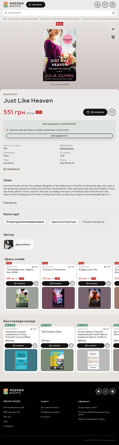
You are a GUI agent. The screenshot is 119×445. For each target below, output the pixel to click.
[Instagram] (106, 391)
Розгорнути (10, 202)
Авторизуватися (59, 136)
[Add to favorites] (112, 112)
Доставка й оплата (50, 407)
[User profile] (97, 5)
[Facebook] (99, 391)
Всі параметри (11, 168)
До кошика (97, 112)
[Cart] (113, 5)
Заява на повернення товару (91, 419)
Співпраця (8, 426)
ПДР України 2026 (51, 331)
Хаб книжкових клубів (13, 407)
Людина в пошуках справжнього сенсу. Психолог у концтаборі (17, 334)
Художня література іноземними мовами (60, 19)
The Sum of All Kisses (54, 269)
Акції (5, 421)
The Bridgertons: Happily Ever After (20, 271)
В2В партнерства (11, 412)
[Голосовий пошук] (113, 13)
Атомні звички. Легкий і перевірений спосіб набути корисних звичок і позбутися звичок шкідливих (93, 334)
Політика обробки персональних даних (94, 413)
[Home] (14, 5)
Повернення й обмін (50, 412)
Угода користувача (87, 407)
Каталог (37, 4)
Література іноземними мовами (23, 19)
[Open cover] (59, 55)
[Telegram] (113, 391)
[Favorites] (105, 5)
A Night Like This (88, 269)
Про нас (7, 417)
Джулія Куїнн (10, 94)
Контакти (45, 417)
